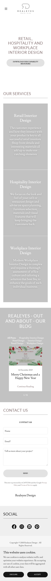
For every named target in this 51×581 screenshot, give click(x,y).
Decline (13, 575)
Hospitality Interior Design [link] (31, 338)
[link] (25, 8)
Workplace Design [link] (35, 343)
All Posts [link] (11, 338)
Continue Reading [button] (25, 386)
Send (25, 473)
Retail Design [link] (17, 343)
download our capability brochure (25, 63)
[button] (6, 8)
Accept (37, 575)
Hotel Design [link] (18, 340)
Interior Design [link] (35, 340)
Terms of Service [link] (27, 485)
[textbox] (25, 430)
